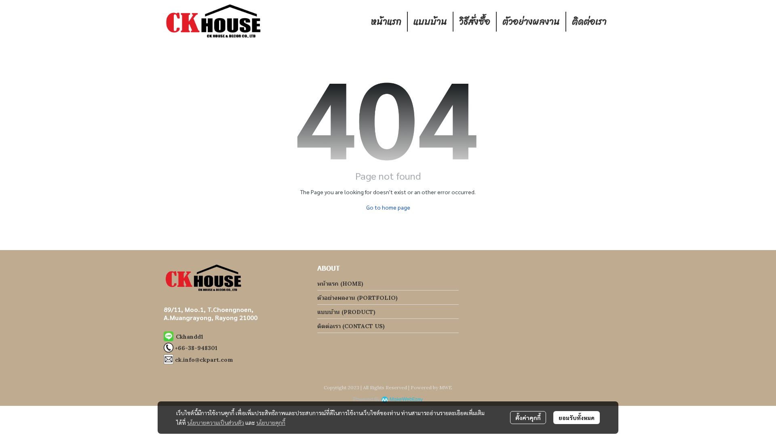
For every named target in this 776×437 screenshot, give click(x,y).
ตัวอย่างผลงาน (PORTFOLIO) (357, 297)
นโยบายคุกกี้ (270, 422)
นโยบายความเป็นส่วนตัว (215, 422)
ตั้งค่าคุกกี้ (528, 417)
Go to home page (388, 207)
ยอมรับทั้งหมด (577, 417)
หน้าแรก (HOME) (340, 283)
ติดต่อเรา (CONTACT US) (351, 326)
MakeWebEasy (406, 399)
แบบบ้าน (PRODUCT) (346, 312)
